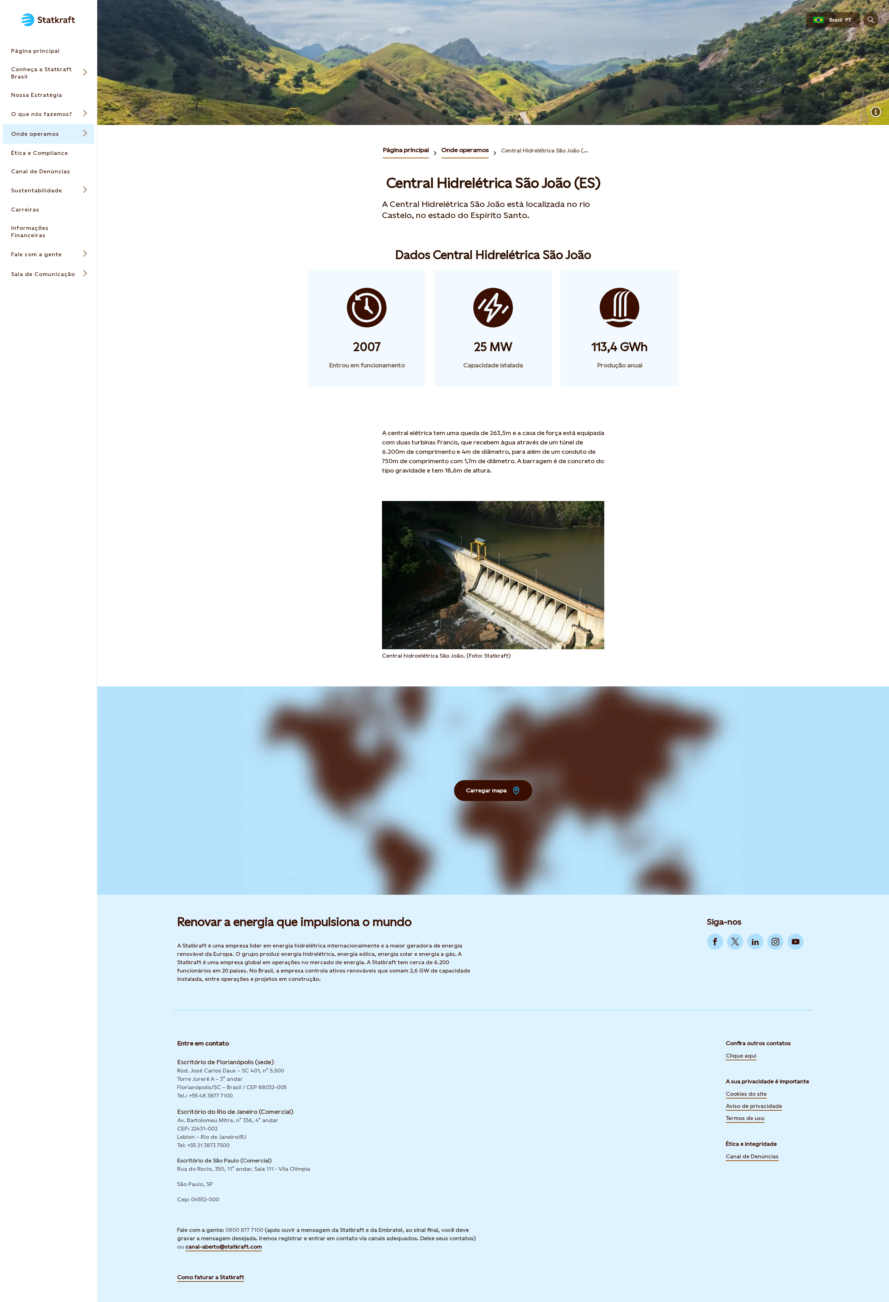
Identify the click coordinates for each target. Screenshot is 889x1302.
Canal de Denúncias (752, 1156)
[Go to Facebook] (715, 942)
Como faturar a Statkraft (210, 1277)
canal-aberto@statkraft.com (223, 1246)
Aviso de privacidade (754, 1106)
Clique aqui (741, 1055)
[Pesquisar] (871, 19)
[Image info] (875, 111)
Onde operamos (465, 149)
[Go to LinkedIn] (755, 942)
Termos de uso (745, 1118)
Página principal (406, 149)
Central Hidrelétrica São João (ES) (545, 150)
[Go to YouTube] (796, 942)
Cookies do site (746, 1094)
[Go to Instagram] (775, 942)
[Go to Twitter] (735, 942)
